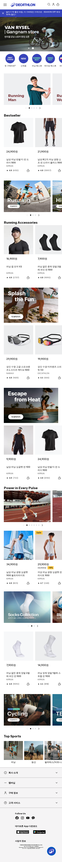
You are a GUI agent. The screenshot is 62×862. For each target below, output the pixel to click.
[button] (28, 48)
